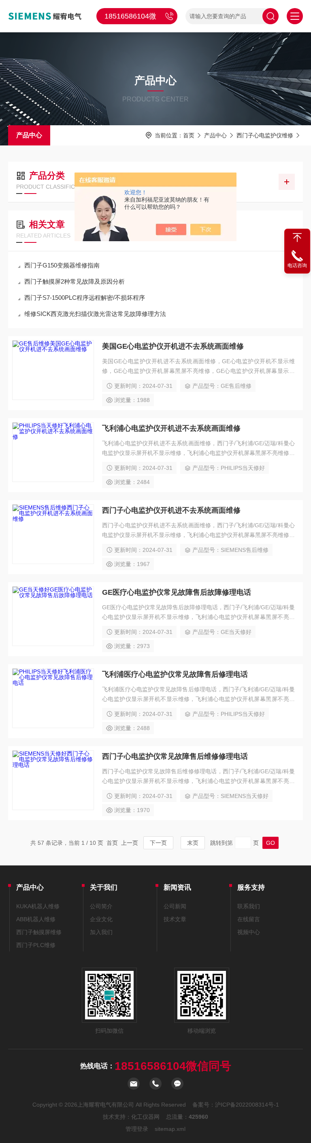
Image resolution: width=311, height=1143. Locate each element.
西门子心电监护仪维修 (264, 135)
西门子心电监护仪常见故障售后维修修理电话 (175, 756)
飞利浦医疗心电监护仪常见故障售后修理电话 (175, 674)
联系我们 (248, 906)
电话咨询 (297, 265)
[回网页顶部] (297, 237)
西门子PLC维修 (35, 945)
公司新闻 (175, 906)
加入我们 (101, 932)
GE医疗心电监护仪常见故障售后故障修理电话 (176, 592)
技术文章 (175, 919)
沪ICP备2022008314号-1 (247, 1104)
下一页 (158, 843)
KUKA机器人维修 (38, 906)
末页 (192, 843)
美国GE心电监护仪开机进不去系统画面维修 (173, 346)
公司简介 (101, 906)
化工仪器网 (145, 1117)
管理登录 (137, 1129)
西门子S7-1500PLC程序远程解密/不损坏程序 (84, 297)
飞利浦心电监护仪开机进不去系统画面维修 (171, 428)
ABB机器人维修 (35, 919)
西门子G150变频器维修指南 (62, 265)
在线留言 (248, 919)
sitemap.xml (170, 1129)
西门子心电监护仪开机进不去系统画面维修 (171, 510)
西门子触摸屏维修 (39, 932)
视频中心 (248, 932)
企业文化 (101, 919)
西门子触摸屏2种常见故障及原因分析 (74, 281)
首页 (188, 135)
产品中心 (29, 135)
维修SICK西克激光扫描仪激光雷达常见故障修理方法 (95, 313)
